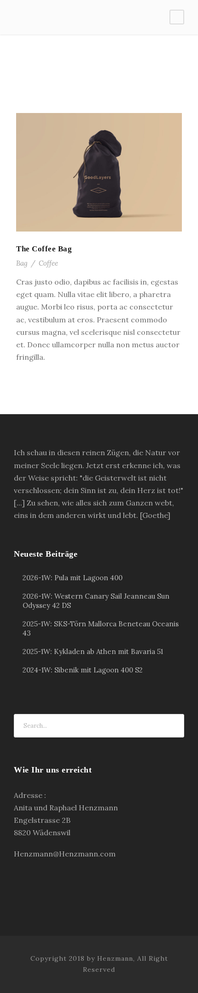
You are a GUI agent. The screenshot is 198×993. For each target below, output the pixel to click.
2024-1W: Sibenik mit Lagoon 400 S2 (83, 670)
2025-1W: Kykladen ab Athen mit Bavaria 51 (93, 651)
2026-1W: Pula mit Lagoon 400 (72, 577)
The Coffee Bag (44, 248)
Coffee (48, 263)
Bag (22, 263)
